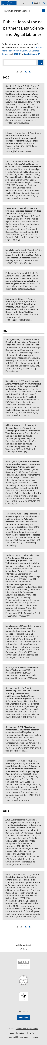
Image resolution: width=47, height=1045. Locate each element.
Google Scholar (30, 54)
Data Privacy (32, 1033)
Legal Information (17, 1033)
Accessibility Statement (18, 1037)
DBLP (15, 54)
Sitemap (34, 1037)
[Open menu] (44, 11)
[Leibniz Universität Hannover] (9, 3)
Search (40, 62)
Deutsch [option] (37, 3)
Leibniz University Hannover (27, 1028)
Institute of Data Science (17, 10)
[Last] (30, 72)
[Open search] (44, 3)
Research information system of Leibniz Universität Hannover (22, 50)
